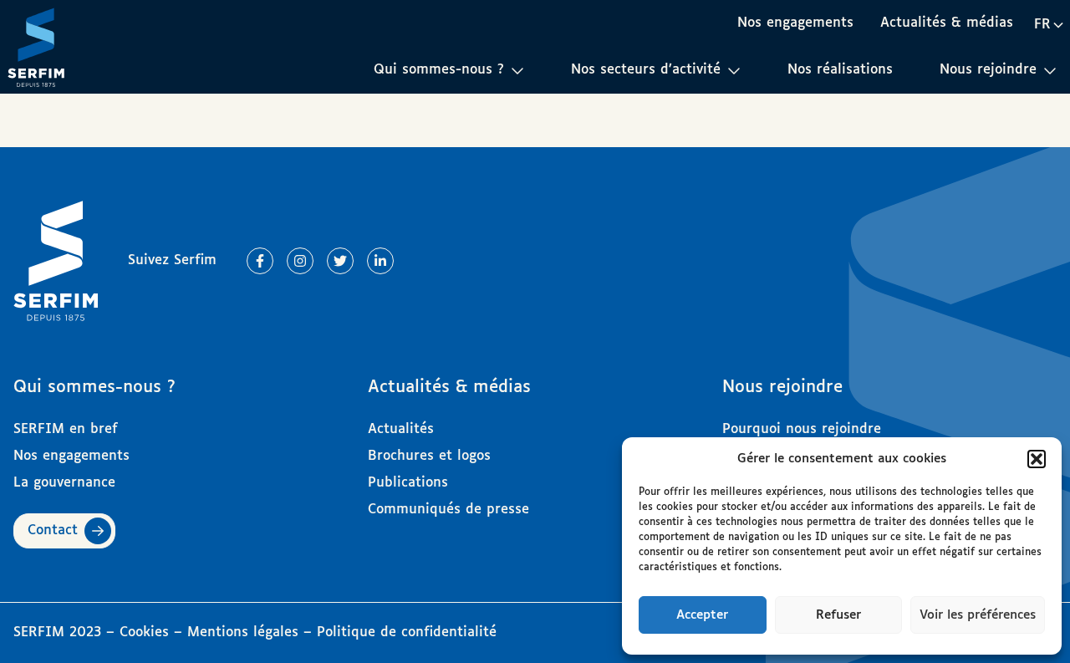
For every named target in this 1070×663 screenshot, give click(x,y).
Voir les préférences (978, 615)
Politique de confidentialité (407, 632)
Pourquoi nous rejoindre (801, 429)
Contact (53, 530)
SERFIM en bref (65, 429)
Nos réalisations (840, 70)
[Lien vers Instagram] (300, 260)
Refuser (838, 615)
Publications (408, 483)
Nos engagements (795, 23)
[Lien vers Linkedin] (380, 260)
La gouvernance (64, 483)
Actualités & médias (946, 23)
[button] (1036, 459)
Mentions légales (242, 632)
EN (1048, 54)
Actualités (401, 429)
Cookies (147, 632)
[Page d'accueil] (36, 47)
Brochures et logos (429, 456)
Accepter (702, 615)
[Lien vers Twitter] (340, 260)
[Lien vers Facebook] (260, 260)
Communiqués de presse (448, 509)
